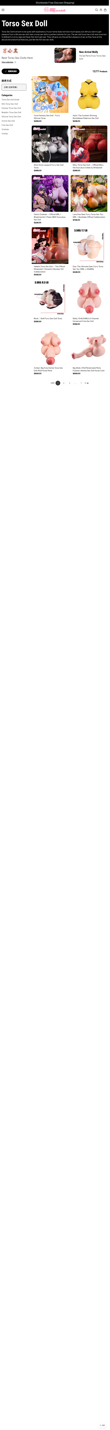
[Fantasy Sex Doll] (10, 50)
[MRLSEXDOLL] (54, 10)
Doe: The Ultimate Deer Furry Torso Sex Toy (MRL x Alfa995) (88, 267)
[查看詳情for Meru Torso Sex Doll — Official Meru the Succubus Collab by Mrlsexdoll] (89, 144)
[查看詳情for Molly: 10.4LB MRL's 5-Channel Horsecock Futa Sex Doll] (89, 297)
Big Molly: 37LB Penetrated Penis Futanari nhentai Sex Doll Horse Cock (89, 369)
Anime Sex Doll (8, 121)
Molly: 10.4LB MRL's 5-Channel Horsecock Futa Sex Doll (86, 319)
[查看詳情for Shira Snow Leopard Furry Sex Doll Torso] (50, 144)
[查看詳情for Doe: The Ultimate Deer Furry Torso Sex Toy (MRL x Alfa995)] (89, 245)
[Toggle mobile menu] (22, 9)
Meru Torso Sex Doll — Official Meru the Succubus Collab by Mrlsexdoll (88, 166)
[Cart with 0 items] (105, 10)
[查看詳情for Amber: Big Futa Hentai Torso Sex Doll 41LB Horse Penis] (50, 347)
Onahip (5, 133)
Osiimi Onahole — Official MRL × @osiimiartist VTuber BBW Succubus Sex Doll (49, 217)
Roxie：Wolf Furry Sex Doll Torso (48, 318)
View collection (7, 62)
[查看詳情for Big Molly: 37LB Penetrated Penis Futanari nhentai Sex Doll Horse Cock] (89, 347)
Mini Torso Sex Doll (10, 104)
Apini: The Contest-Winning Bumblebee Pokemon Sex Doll (86, 116)
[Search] (96, 10)
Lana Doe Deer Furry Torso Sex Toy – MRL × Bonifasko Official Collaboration (89, 215)
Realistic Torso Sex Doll (11, 112)
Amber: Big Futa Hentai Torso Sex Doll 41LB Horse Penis (48, 369)
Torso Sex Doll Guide (10, 99)
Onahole (5, 129)
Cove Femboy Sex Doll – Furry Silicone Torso (47, 116)
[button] (105, 10)
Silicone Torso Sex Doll (11, 116)
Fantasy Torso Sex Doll (11, 108)
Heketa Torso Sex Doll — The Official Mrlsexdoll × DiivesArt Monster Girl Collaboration (49, 269)
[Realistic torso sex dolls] (15, 50)
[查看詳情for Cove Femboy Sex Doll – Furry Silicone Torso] (50, 94)
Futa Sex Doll (7, 125)
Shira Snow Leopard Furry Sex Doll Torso (48, 166)
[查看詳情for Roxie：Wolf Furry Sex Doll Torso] (50, 297)
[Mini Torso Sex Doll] (5, 50)
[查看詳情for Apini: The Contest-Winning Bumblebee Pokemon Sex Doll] (89, 94)
